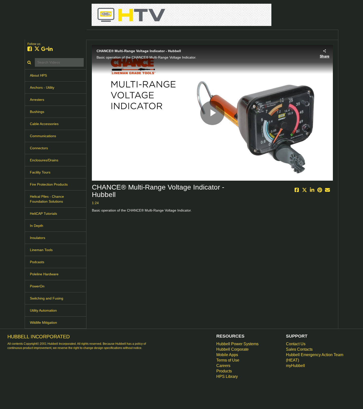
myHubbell (295, 366)
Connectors (39, 148)
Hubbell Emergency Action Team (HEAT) (314, 357)
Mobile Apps (227, 355)
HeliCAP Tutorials (43, 213)
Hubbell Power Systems (237, 344)
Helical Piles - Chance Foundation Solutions (47, 198)
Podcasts (37, 262)
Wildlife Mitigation (43, 322)
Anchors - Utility (42, 87)
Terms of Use (227, 360)
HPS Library (227, 376)
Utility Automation (43, 310)
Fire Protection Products (49, 184)
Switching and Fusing (46, 298)
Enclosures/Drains (44, 160)
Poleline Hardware (44, 274)
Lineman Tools (41, 250)
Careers (223, 366)
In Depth (36, 226)
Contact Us (295, 344)
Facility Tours (40, 172)
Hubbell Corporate (232, 349)
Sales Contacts (299, 349)
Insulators (37, 238)
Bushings (37, 112)
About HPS (38, 75)
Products (224, 371)
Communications (43, 136)
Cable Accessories (44, 124)
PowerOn (37, 286)
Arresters (37, 100)
